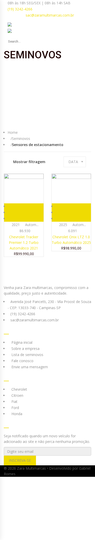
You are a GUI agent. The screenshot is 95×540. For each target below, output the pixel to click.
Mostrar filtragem (29, 161)
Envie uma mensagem (29, 366)
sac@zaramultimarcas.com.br (50, 15)
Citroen (16, 395)
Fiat (13, 401)
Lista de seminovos (26, 354)
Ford (14, 407)
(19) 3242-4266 (19, 9)
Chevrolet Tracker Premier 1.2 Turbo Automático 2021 (24, 242)
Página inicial (21, 342)
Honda (16, 413)
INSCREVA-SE (20, 460)
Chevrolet (18, 389)
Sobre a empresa (25, 348)
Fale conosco (21, 360)
